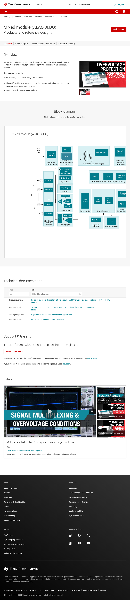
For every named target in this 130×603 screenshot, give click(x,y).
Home (6, 17)
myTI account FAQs (76, 516)
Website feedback (90, 590)
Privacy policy (35, 590)
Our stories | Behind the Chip (15, 502)
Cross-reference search (78, 497)
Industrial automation (43, 17)
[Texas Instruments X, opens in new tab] (88, 536)
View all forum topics (14, 351)
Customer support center (78, 502)
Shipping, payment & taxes (14, 544)
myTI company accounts (13, 540)
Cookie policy (21, 590)
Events (6, 506)
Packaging (73, 506)
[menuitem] (116, 11)
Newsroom (8, 497)
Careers (7, 493)
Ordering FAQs (9, 549)
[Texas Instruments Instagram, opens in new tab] (70, 536)
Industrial (28, 17)
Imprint (103, 590)
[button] (6, 11)
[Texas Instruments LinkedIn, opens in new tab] (70, 544)
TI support (66, 364)
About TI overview (11, 488)
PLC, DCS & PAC (61, 17)
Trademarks (75, 590)
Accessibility (8, 590)
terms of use (92, 358)
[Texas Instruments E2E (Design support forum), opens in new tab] (79, 544)
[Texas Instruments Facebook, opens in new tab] (79, 536)
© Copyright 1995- (13, 595)
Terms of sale (49, 590)
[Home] (17, 4)
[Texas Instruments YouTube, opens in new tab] (88, 544)
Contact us (73, 488)
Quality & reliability (76, 511)
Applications (16, 17)
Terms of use (62, 590)
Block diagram (118, 29)
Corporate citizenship (12, 520)
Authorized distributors (13, 553)
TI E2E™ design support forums (81, 493)
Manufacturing (9, 516)
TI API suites (8, 535)
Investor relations (10, 511)
